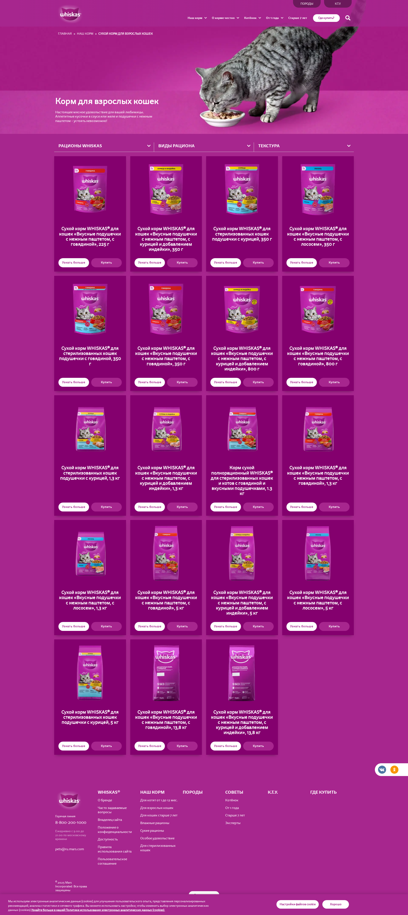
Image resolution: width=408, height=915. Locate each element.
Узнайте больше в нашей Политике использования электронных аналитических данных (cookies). (98, 910)
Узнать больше (73, 262)
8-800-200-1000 (70, 822)
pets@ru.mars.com (69, 849)
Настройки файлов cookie (298, 904)
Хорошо (335, 904)
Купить (106, 262)
